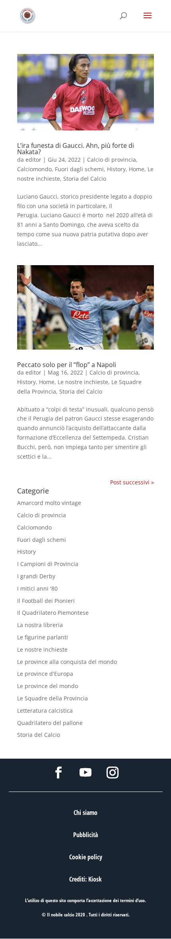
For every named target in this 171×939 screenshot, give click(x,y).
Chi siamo (85, 812)
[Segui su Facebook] (58, 772)
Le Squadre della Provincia (52, 698)
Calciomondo (34, 169)
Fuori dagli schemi (79, 169)
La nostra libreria (40, 625)
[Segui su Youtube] (85, 772)
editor (33, 159)
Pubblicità (85, 834)
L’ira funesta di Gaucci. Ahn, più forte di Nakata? (75, 148)
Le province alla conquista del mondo (67, 662)
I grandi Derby (36, 576)
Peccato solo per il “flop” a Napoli (66, 364)
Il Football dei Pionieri (46, 600)
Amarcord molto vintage (49, 503)
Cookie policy (85, 857)
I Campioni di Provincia (47, 564)
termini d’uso (132, 900)
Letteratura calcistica (45, 710)
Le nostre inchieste (83, 382)
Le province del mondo (47, 686)
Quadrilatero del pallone (50, 723)
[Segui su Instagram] (112, 772)
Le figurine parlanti (42, 637)
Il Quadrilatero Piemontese (53, 612)
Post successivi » (132, 482)
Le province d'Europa (45, 673)
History (116, 169)
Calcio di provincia (111, 159)
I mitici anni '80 (37, 588)
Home (136, 169)
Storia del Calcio (84, 178)
